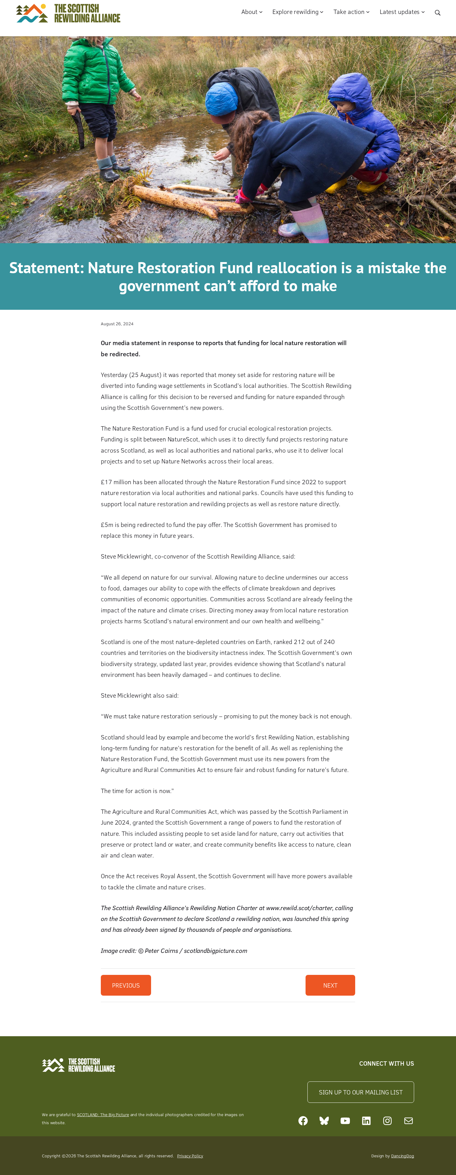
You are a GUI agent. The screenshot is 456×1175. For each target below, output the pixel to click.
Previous (126, 985)
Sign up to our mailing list (361, 1092)
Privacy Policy (190, 1156)
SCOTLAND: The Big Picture (103, 1114)
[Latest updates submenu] (423, 12)
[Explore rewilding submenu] (322, 12)
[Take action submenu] (368, 12)
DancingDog (402, 1156)
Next (330, 985)
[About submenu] (261, 12)
